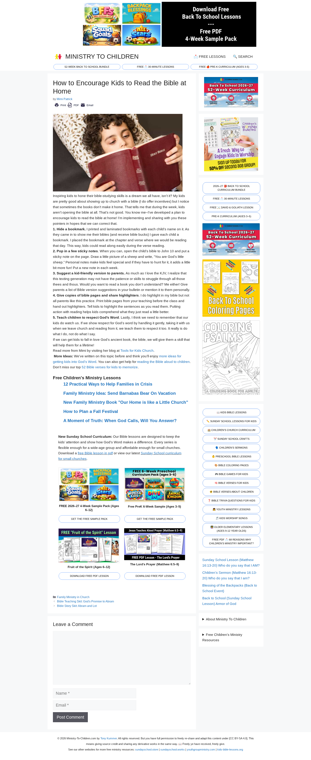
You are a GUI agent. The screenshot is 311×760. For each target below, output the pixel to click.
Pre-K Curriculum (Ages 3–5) (231, 216)
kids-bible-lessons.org (230, 749)
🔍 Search (243, 56)
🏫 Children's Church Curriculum (231, 430)
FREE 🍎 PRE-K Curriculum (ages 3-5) (224, 66)
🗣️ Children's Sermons (231, 447)
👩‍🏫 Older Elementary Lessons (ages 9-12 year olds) (231, 529)
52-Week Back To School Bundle (87, 66)
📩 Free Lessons (210, 56)
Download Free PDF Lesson (89, 575)
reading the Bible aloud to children (163, 362)
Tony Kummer (108, 738)
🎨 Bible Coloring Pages (232, 465)
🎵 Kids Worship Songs (231, 518)
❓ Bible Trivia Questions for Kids (231, 500)
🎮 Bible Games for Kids (231, 474)
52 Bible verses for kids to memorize (110, 367)
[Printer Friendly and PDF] (74, 108)
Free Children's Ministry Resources (222, 637)
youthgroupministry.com (201, 749)
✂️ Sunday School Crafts (231, 438)
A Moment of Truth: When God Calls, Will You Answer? (120, 420)
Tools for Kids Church (137, 350)
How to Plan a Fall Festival (90, 411)
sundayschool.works (172, 749)
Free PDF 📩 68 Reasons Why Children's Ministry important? (231, 541)
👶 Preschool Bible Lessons (231, 456)
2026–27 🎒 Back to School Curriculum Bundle (231, 188)
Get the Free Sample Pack (89, 518)
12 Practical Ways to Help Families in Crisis (107, 384)
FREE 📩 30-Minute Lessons (231, 198)
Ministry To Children (102, 56)
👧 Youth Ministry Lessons (231, 509)
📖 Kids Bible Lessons (231, 412)
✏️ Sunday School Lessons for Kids (231, 421)
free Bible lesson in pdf (95, 453)
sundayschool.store (146, 749)
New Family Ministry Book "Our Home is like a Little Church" (125, 402)
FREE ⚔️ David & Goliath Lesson (231, 207)
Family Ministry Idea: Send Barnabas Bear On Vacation (119, 393)
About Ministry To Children (226, 619)
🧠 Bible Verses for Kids (232, 482)
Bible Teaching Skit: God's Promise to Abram (85, 601)
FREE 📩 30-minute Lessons (155, 66)
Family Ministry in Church (73, 597)
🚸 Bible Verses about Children (231, 491)
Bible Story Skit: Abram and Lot (77, 605)
